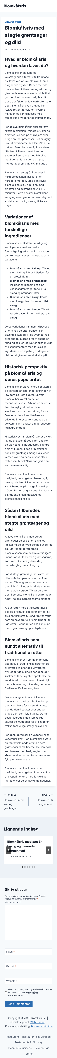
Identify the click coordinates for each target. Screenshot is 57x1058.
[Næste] (48, 850)
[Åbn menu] (50, 6)
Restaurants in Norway (28, 1042)
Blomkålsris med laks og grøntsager (14, 802)
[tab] (22, 867)
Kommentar (13, 902)
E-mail (11, 966)
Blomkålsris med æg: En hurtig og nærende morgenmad (24, 846)
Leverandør (42, 1048)
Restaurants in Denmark (36, 1036)
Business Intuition (42, 1026)
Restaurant (12, 1036)
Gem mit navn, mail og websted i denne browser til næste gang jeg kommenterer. (30, 992)
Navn (10, 951)
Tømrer (28, 1053)
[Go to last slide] (8, 850)
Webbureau (37, 1022)
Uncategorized (13, 22)
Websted (11, 981)
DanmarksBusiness (20, 1048)
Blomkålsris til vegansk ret (45, 800)
